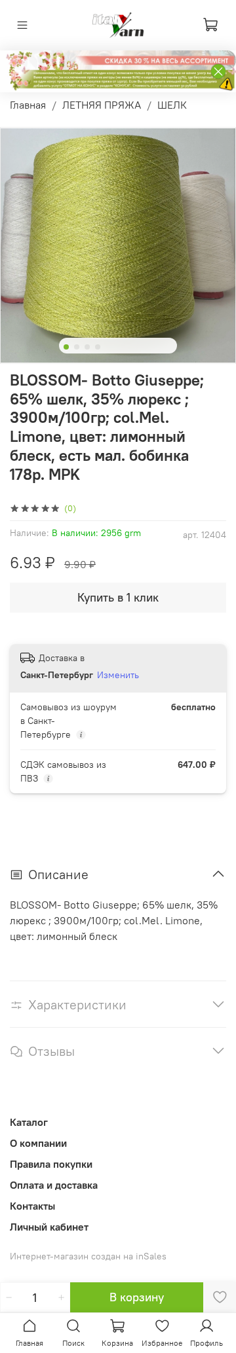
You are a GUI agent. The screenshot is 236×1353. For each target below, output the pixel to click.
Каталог (29, 1121)
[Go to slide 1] (66, 347)
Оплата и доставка (54, 1184)
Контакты (32, 1205)
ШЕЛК (172, 104)
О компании (38, 1142)
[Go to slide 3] (87, 347)
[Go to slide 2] (76, 347)
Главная (28, 104)
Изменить (118, 675)
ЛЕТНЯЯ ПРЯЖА (101, 104)
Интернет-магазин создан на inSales (88, 1256)
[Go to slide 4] (97, 347)
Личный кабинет (49, 1226)
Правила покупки (51, 1163)
